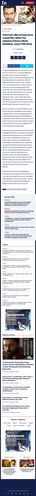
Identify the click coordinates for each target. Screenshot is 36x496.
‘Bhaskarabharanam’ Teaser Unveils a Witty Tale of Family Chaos (19, 228)
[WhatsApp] (23, 57)
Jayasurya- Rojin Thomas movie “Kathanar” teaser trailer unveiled (16, 296)
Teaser (7, 225)
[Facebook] (12, 57)
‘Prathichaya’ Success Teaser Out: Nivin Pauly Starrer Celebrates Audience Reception (16, 289)
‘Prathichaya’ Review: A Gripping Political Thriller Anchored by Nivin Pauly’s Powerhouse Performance (17, 304)
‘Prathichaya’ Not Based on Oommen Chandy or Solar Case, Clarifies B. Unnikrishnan (16, 389)
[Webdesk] (13, 49)
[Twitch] (20, 493)
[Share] (13, 66)
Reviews (7, 200)
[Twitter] (16, 57)
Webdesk (20, 49)
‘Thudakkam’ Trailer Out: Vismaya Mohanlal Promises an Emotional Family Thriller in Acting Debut (19, 219)
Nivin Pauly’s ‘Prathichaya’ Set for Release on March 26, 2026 (15, 398)
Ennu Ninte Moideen (11, 189)
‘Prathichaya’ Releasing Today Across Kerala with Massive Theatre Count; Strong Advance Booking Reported (18, 365)
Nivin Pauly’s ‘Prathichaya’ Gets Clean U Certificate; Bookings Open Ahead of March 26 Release (17, 378)
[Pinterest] (20, 57)
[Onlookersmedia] (4, 3)
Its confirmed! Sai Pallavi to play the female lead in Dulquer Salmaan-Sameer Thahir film (9, 471)
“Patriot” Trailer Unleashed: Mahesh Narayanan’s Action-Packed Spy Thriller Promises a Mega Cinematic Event (18, 236)
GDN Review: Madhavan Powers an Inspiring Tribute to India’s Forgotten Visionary (19, 211)
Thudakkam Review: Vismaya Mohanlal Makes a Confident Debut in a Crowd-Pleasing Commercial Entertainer (18, 203)
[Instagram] (12, 493)
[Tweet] (26, 66)
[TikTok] (16, 493)
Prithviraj (24, 189)
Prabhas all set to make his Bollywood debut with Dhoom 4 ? (27, 470)
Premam (18, 189)
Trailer (7, 216)
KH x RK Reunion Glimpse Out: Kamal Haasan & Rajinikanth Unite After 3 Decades (16, 408)
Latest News (7, 29)
